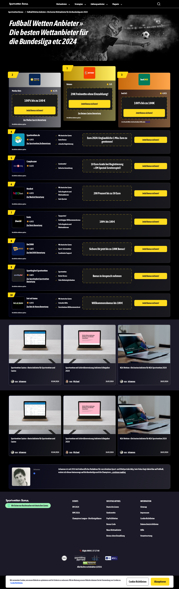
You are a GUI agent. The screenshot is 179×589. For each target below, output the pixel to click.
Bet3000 (30, 244)
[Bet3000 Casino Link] (18, 249)
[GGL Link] (96, 559)
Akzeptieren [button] (160, 581)
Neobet (30, 188)
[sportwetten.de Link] (18, 139)
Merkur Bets (16, 91)
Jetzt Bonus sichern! (89, 103)
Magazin (115, 4)
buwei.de (147, 122)
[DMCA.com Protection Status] (89, 563)
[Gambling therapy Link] (80, 559)
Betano (69, 84)
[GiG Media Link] (111, 558)
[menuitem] (63, 4)
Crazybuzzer (32, 161)
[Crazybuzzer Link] (18, 166)
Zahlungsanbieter (98, 4)
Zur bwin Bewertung (34, 225)
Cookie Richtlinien (16, 583)
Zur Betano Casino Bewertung (89, 113)
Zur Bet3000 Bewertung (36, 252)
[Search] (158, 4)
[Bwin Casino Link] (18, 221)
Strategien (79, 4)
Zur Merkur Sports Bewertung (34, 120)
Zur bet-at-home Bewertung (37, 306)
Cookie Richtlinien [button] (138, 581)
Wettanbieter (61, 4)
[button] (112, 470)
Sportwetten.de (33, 135)
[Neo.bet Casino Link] (18, 193)
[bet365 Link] (144, 80)
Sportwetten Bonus (15, 12)
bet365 (124, 93)
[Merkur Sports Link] (34, 80)
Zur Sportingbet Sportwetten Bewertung (38, 280)
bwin (29, 217)
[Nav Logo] (19, 4)
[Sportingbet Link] (18, 275)
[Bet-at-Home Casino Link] (18, 303)
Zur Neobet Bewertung (35, 197)
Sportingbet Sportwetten (37, 270)
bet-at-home (32, 298)
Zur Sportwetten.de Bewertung (39, 143)
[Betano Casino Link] (89, 73)
